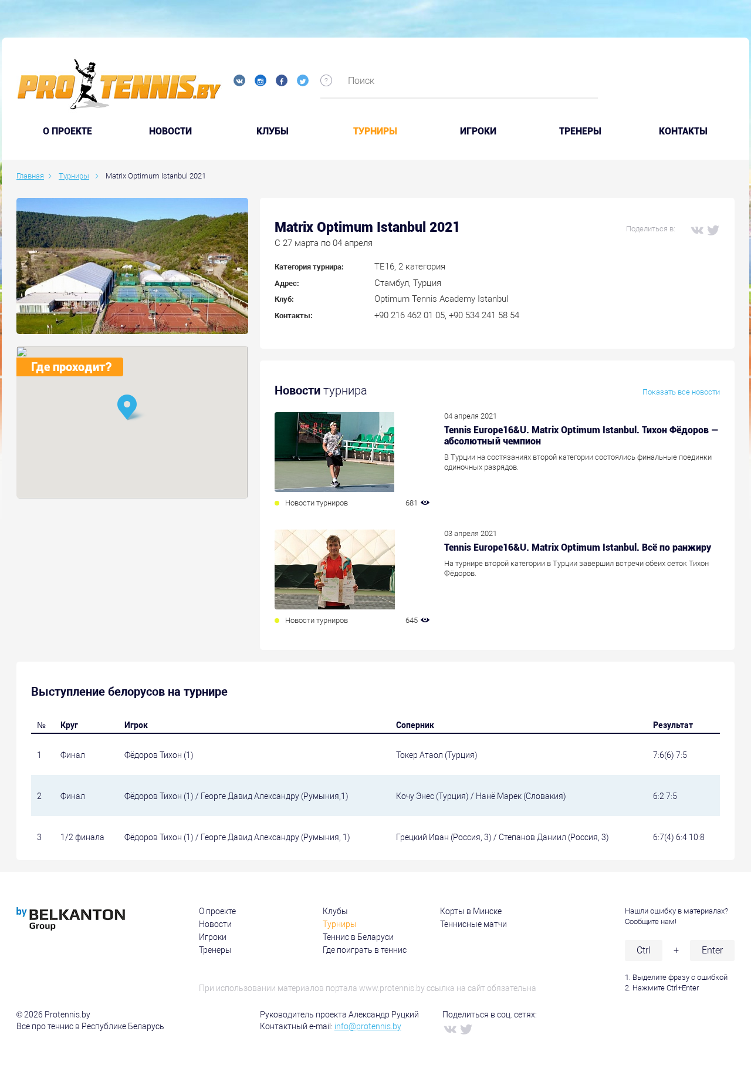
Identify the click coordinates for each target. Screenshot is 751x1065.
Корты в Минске (471, 911)
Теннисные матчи (473, 924)
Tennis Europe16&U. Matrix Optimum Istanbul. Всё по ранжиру (577, 547)
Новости (170, 131)
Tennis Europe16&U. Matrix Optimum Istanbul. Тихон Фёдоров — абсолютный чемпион (581, 435)
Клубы (272, 131)
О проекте (217, 911)
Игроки (478, 131)
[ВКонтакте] (696, 230)
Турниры (375, 131)
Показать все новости (681, 391)
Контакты (683, 131)
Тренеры (580, 131)
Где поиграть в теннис (365, 950)
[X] (713, 230)
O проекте (67, 131)
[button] (132, 408)
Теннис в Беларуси (358, 937)
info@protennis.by (367, 1026)
